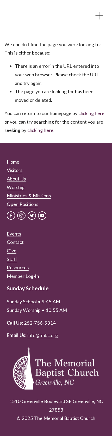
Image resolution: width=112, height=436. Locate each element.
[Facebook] (11, 215)
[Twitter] (32, 215)
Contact (15, 242)
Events (14, 234)
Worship (15, 187)
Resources (18, 267)
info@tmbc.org (42, 335)
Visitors (14, 170)
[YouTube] (42, 215)
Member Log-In (23, 276)
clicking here (91, 113)
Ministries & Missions (29, 195)
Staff (12, 259)
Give (11, 250)
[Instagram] (21, 215)
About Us (16, 179)
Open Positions (22, 204)
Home (13, 162)
